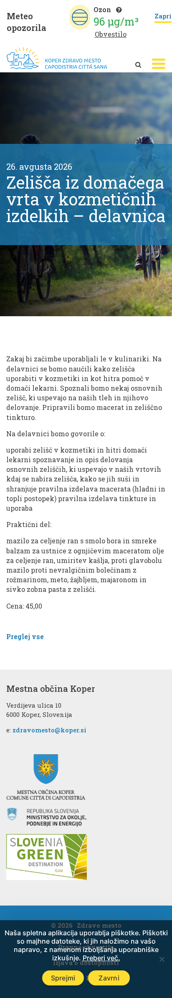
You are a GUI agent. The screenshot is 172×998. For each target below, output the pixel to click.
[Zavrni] (161, 959)
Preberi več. (101, 958)
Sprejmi (63, 978)
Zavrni (109, 978)
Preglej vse (25, 636)
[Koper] (57, 58)
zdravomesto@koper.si (49, 730)
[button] (158, 64)
